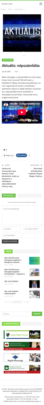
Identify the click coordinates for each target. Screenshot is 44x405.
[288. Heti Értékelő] (34, 284)
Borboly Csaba (7, 4)
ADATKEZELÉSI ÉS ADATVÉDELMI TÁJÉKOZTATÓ (27, 392)
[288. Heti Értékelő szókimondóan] (34, 294)
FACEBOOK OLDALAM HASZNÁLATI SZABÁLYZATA (22, 390)
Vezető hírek (8, 60)
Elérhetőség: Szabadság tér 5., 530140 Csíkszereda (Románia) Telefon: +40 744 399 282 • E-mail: (22, 398)
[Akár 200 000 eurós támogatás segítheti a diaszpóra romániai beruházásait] (34, 261)
